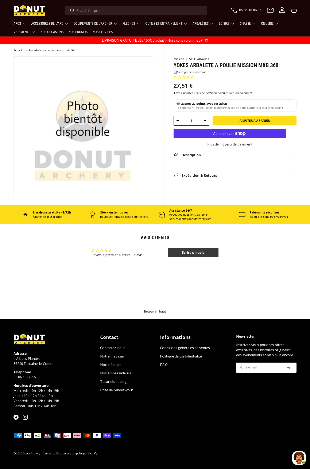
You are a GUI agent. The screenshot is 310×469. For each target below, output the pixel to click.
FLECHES (129, 24)
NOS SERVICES (103, 32)
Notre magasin (112, 356)
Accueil (17, 50)
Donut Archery (32, 453)
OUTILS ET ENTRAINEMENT (163, 24)
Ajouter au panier (255, 120)
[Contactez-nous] (270, 10)
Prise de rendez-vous (116, 390)
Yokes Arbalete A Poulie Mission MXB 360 (50, 50)
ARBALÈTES (201, 24)
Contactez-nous (112, 348)
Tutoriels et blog (113, 381)
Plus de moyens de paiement (229, 144)
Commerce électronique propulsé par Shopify (69, 453)
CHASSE (245, 24)
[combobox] (136, 10)
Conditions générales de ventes (185, 348)
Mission (179, 59)
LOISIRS (224, 24)
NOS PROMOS (78, 32)
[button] (184, 77)
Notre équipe (110, 365)
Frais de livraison (205, 93)
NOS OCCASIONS (51, 32)
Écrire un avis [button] (193, 252)
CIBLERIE (267, 24)
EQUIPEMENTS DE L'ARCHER (93, 24)
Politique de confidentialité (181, 356)
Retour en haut (155, 311)
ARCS (17, 24)
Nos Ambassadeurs (115, 373)
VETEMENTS (21, 32)
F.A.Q (164, 365)
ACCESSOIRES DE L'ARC (47, 24)
